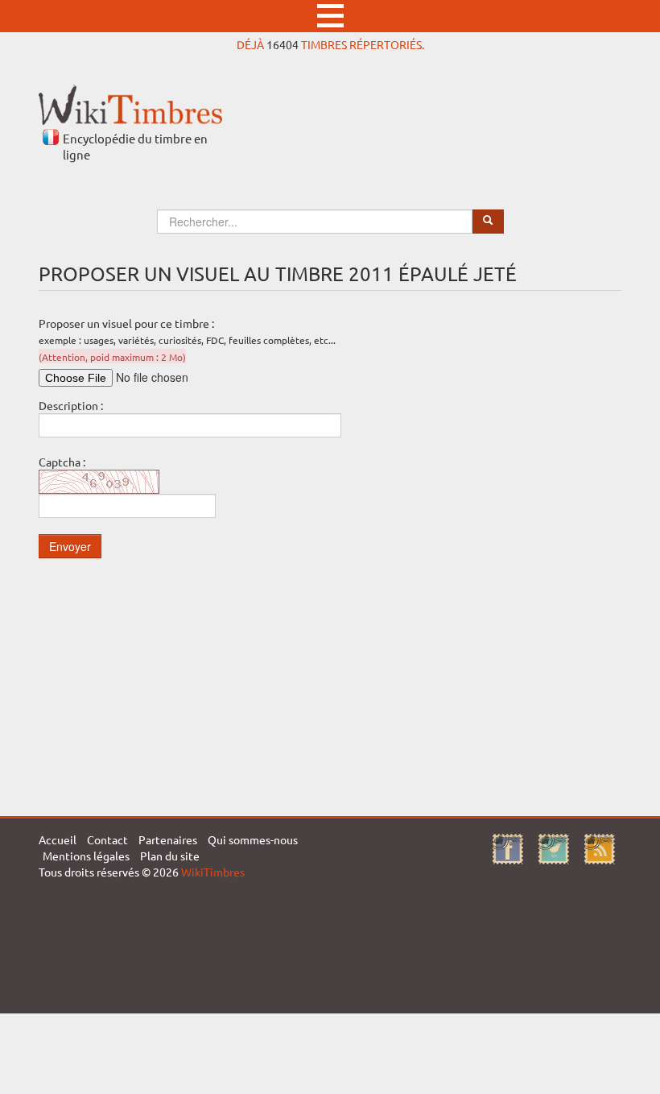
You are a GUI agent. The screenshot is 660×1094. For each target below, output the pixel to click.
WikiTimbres (213, 871)
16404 (282, 44)
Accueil (57, 839)
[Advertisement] (330, 687)
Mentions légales (86, 855)
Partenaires (167, 839)
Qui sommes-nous (253, 839)
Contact (107, 839)
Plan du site (170, 855)
